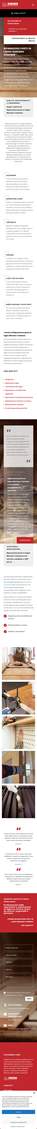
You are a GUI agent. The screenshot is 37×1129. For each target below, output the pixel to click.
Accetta (18, 1112)
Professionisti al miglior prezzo (23, 40)
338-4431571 (11, 371)
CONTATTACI (25, 540)
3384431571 (20, 13)
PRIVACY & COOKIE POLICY (17, 1126)
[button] (34, 1093)
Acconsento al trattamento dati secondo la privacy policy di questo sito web (17, 994)
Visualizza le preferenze (18, 1122)
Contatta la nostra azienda (18, 30)
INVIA (29, 999)
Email (10, 1025)
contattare (17, 608)
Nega (18, 1117)
